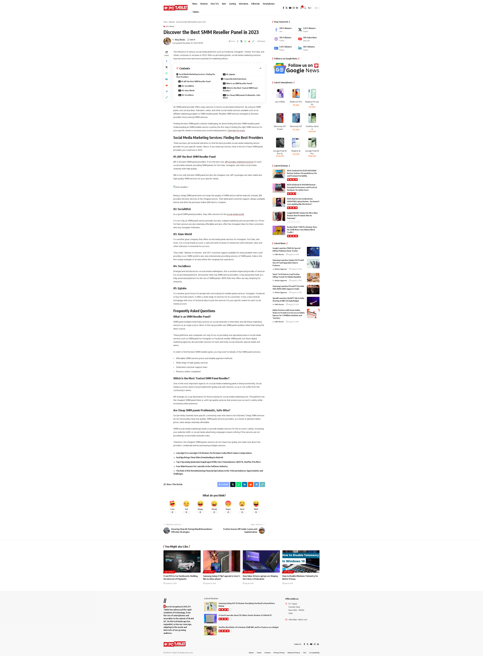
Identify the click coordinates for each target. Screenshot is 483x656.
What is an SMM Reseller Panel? (239, 83)
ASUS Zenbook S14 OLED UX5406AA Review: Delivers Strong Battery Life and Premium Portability (302, 173)
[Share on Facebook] (237, 41)
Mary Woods (180, 39)
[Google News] (284, 48)
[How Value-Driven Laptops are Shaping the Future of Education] (261, 561)
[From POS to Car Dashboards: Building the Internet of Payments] (182, 561)
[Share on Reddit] (249, 41)
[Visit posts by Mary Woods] (167, 41)
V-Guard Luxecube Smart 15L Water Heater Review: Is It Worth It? (245, 615)
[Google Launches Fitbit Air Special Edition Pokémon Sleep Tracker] (313, 251)
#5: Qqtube (230, 74)
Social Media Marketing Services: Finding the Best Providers (195, 75)
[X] (286, 8)
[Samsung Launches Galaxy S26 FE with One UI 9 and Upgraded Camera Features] (313, 263)
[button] (305, 8)
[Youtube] (307, 39)
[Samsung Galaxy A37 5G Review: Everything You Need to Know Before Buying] (210, 606)
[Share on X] (241, 41)
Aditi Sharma (279, 254)
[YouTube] (290, 8)
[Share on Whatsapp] (245, 41)
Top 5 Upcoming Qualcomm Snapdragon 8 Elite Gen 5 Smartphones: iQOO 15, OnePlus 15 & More (218, 462)
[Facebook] (283, 8)
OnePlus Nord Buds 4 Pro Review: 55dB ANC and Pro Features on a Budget (249, 627)
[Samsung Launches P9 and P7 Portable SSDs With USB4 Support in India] (313, 289)
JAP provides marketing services (239, 162)
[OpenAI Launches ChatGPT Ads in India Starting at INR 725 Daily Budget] (313, 301)
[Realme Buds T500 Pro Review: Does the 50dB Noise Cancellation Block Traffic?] (279, 230)
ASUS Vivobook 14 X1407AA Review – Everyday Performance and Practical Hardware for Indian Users (302, 187)
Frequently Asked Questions (235, 79)
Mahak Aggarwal (281, 269)
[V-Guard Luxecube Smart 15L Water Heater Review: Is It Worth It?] (210, 618)
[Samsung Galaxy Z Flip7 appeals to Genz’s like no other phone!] (221, 561)
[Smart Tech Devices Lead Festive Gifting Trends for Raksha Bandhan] (313, 277)
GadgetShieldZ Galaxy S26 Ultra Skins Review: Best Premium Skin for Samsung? (302, 215)
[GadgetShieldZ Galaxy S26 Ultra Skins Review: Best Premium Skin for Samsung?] (279, 216)
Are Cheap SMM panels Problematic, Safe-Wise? (242, 96)
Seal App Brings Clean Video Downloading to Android (199, 457)
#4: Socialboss (188, 95)
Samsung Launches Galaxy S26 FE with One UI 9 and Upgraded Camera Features (288, 262)
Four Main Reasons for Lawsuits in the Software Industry (202, 466)
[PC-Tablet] (176, 8)
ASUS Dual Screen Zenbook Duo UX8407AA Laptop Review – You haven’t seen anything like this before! (303, 201)
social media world (235, 214)
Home (165, 22)
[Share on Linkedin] (167, 79)
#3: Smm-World (188, 90)
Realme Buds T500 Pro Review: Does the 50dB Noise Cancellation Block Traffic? (302, 229)
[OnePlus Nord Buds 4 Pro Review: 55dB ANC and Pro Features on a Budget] (210, 630)
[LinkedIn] (297, 8)
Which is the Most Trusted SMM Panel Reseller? (240, 89)
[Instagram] (293, 8)
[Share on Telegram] (167, 91)
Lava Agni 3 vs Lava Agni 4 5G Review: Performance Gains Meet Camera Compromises (214, 453)
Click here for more (236, 130)
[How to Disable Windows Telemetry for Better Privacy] (300, 561)
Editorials (172, 22)
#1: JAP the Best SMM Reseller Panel (196, 81)
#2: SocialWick (188, 86)
